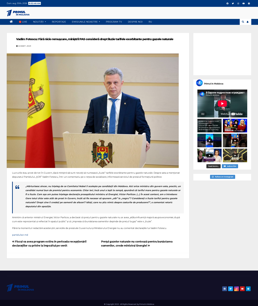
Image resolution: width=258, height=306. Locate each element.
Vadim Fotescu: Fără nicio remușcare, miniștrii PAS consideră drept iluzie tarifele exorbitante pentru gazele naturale (94, 39)
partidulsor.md (20, 235)
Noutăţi (38, 22)
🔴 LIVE (23, 22)
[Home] (11, 22)
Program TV (114, 22)
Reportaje (59, 22)
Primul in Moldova (146, 304)
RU (150, 22)
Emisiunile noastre (85, 22)
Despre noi (135, 22)
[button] (243, 22)
